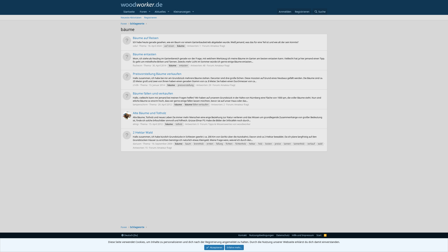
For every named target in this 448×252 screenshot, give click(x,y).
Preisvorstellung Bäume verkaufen (157, 74)
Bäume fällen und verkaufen (153, 93)
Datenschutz (282, 235)
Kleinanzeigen (182, 11)
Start (318, 235)
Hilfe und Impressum (303, 235)
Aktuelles (160, 11)
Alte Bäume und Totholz (149, 113)
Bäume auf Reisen (146, 38)
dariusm (137, 143)
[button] (149, 11)
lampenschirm (140, 104)
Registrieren (150, 17)
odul (135, 45)
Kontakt (242, 235)
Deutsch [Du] (131, 235)
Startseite (129, 11)
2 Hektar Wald (143, 132)
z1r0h (136, 85)
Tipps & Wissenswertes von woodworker (229, 124)
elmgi (136, 124)
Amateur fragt (217, 45)
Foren (143, 11)
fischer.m (137, 65)
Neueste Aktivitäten (131, 17)
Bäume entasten (144, 54)
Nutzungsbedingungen (261, 235)
